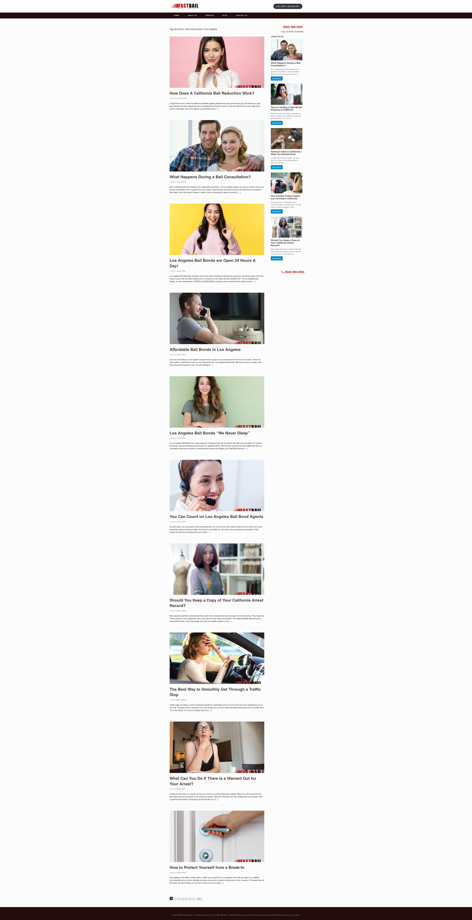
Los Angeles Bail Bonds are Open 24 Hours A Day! (213, 263)
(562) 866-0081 (293, 27)
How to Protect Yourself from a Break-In (207, 867)
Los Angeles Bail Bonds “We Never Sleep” (210, 433)
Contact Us (241, 15)
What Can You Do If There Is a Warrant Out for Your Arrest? (213, 781)
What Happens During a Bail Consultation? (210, 176)
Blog (224, 15)
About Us (192, 15)
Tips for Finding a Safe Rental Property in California (286, 108)
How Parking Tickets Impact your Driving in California (285, 197)
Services (209, 15)
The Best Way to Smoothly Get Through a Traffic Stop (215, 691)
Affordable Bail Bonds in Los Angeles (205, 349)
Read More (276, 78)
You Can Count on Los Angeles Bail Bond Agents (216, 516)
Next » (200, 898)
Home (176, 15)
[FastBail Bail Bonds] (185, 6)
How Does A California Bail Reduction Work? (212, 93)
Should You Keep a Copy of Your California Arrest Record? (216, 602)
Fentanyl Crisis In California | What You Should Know (286, 153)
